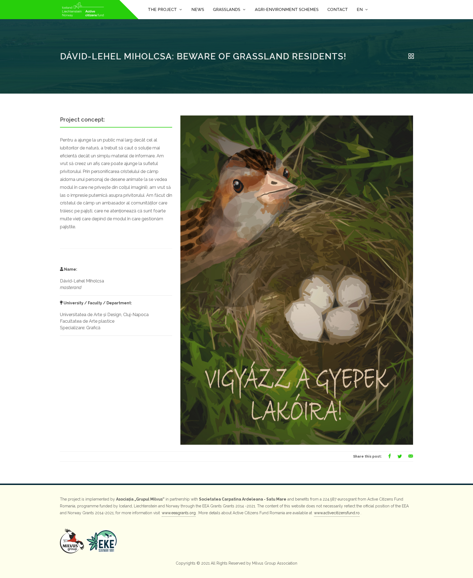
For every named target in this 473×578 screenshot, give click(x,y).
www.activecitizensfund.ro (337, 513)
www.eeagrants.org (179, 513)
